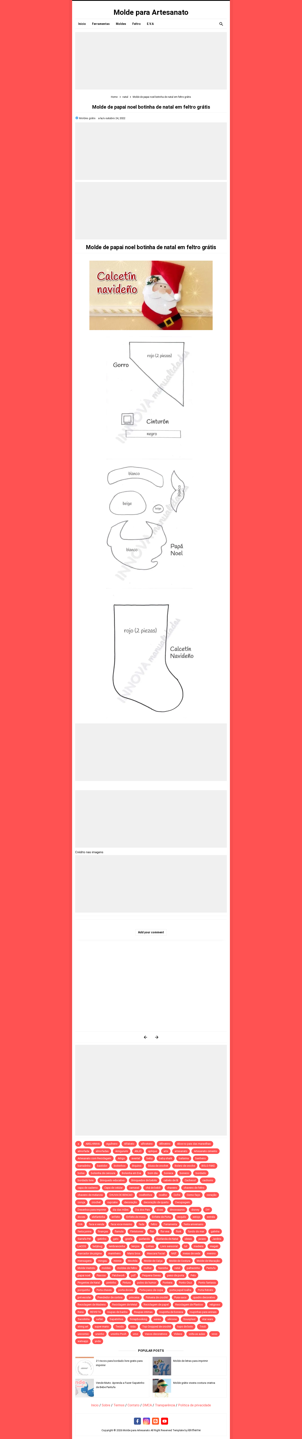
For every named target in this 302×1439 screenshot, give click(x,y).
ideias (188, 1238)
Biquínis (137, 1165)
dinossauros (177, 1209)
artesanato (181, 1151)
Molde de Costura (179, 1260)
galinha (215, 1231)
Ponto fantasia (207, 1282)
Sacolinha (84, 1319)
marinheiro (114, 1253)
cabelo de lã (171, 1180)
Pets (193, 1275)
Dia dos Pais (142, 1209)
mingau (102, 1260)
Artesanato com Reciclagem (94, 1158)
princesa (134, 1297)
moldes (106, 1268)
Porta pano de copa (151, 1290)
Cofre (177, 1194)
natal (177, 1268)
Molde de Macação (208, 1260)
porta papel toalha (180, 1290)
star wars (207, 1319)
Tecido (119, 1326)
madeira (198, 1246)
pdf (133, 1275)
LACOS (82, 1246)
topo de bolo (185, 1326)
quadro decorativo (204, 1297)
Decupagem (182, 1202)
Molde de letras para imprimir (190, 1360)
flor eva (164, 1231)
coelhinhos (145, 1194)
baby (149, 1158)
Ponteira (167, 1282)
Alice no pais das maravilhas (194, 1143)
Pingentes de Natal (89, 1282)
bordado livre (85, 1180)
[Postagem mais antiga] (156, 1037)
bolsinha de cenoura (103, 1173)
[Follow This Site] (155, 1421)
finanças (103, 1231)
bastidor (102, 1165)
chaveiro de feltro (194, 1187)
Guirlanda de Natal (167, 1238)
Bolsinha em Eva (131, 1173)
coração (212, 1194)
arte (166, 1151)
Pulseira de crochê (157, 1297)
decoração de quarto (156, 1202)
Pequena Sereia (151, 1275)
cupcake (112, 1202)
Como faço (193, 1194)
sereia (157, 1319)
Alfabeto (129, 1143)
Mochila (132, 1260)
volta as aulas (197, 1333)
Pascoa (101, 1275)
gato (116, 1238)
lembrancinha (117, 1246)
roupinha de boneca (171, 1312)
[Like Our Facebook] (137, 1421)
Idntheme (194, 1430)
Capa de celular (113, 1187)
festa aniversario (193, 1224)
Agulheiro (112, 1143)
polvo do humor (146, 1282)
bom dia (153, 1173)
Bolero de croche (185, 1165)
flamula (119, 1231)
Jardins (216, 1238)
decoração (130, 1202)
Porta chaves (104, 1290)
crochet (96, 1202)
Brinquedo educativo (112, 1180)
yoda (98, 1341)
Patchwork (118, 1275)
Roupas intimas (143, 1312)
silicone (172, 1319)
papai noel (84, 1275)
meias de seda (191, 1253)
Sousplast (189, 1319)
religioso (215, 1304)
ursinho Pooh (118, 1333)
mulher (148, 1268)
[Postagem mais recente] (145, 1037)
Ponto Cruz (185, 1282)
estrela (211, 1216)
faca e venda (96, 1224)
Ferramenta (170, 1224)
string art (83, 1326)
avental (135, 1158)
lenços (135, 1246)
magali (214, 1246)
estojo (196, 1216)
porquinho (84, 1290)
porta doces (125, 1290)
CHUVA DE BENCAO (121, 1194)
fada (141, 1224)
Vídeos (178, 1333)
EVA (80, 1224)
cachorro (207, 1180)
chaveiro (172, 1187)
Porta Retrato (205, 1290)
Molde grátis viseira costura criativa (194, 1382)
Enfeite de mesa (135, 1216)
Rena (81, 1312)
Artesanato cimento (205, 1151)
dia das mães (121, 1209)
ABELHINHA (93, 1143)
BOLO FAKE (208, 1165)
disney (195, 1209)
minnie (117, 1260)
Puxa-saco (180, 1297)
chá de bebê (153, 1187)
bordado (201, 1173)
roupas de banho (117, 1312)
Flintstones (136, 1231)
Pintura (127, 1282)
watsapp (83, 1341)
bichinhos (120, 1165)
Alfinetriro (165, 1143)
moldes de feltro (127, 1268)
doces (81, 1216)
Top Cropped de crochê (156, 1326)
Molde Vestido (86, 1268)
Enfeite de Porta (161, 1216)
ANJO (138, 1151)
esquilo (181, 1216)
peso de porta (175, 1275)
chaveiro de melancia (90, 1194)
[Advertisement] (151, 61)
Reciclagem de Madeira (92, 1304)
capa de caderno (88, 1187)
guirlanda (144, 1238)
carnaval (134, 1187)
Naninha (163, 1268)
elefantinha (98, 1216)
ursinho (99, 1333)
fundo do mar (196, 1231)
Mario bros (133, 1253)
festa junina (84, 1231)
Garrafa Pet (84, 1238)
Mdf (173, 1253)
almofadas (102, 1151)
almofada (83, 1151)
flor (152, 1231)
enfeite (116, 1216)
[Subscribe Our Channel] (164, 1421)
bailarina (184, 1158)
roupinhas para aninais (203, 1312)
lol (185, 1246)
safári (99, 1319)
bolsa (81, 1173)
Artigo (121, 1158)
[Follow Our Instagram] (146, 1421)
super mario (102, 1326)
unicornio (83, 1333)
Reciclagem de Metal (124, 1304)
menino (211, 1253)
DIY (208, 1209)
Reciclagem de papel (156, 1304)
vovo (214, 1333)
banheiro (200, 1158)
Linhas (150, 1246)
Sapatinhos (116, 1319)
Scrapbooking (138, 1319)
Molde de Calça (153, 1260)
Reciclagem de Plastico (189, 1304)
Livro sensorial (169, 1246)
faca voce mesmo (121, 1224)
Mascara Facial (156, 1253)
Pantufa (211, 1268)
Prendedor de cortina (110, 1297)
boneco (184, 1173)
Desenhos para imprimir (92, 1209)
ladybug (97, 1246)
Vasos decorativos (156, 1333)
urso (135, 1333)
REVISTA (95, 1312)
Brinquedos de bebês (144, 1180)
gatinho (101, 1238)
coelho (163, 1194)
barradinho (84, 1165)
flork (178, 1231)
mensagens (85, 1260)
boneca (168, 1173)
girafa (128, 1238)
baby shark (165, 1158)
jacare (202, 1238)
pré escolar (84, 1297)
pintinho (111, 1282)
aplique (152, 1151)
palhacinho (193, 1268)
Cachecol (190, 1180)
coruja (81, 1202)
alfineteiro (147, 1143)
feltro (154, 1224)
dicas (160, 1209)
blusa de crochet (158, 1165)
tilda (133, 1326)
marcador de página (90, 1253)
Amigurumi (121, 1151)
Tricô (202, 1326)
